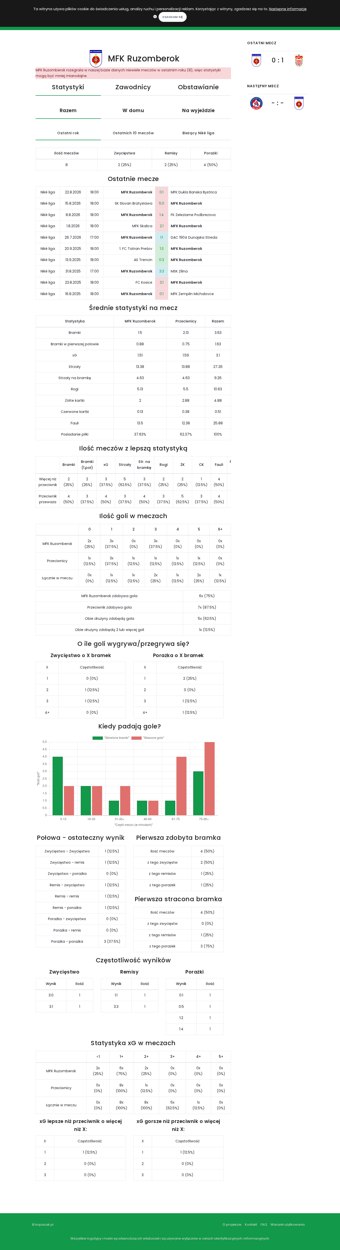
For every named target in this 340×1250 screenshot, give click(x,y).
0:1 (162, 192)
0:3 (161, 259)
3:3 (161, 271)
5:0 (161, 203)
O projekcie (232, 1224)
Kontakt (251, 1224)
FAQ (264, 1224)
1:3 (162, 248)
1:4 (162, 214)
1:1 (161, 237)
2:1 (162, 225)
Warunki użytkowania (288, 1224)
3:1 (162, 282)
